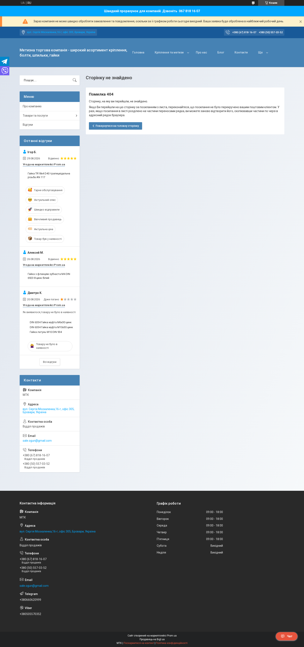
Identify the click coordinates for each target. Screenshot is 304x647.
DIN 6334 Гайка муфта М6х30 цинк (51, 322)
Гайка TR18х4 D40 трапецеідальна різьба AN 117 (49, 175)
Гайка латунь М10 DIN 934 (46, 332)
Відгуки (28, 124)
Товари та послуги (35, 115)
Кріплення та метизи (169, 52)
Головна (138, 52)
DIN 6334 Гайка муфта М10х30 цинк (51, 327)
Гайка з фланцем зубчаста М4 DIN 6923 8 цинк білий (49, 275)
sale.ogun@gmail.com (37, 440)
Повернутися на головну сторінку (117, 125)
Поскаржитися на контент (139, 643)
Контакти (241, 52)
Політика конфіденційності (172, 643)
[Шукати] (75, 80)
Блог (220, 52)
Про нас (201, 52)
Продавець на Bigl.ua (152, 639)
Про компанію (32, 106)
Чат (289, 636)
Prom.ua (172, 635)
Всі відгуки (49, 361)
